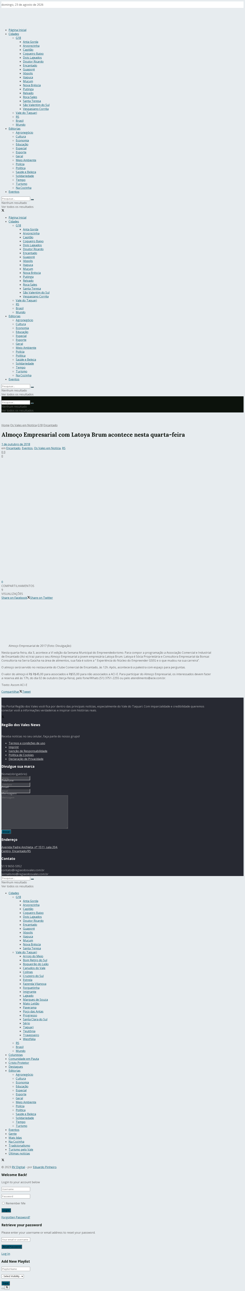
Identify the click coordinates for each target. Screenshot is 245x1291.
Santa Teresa (32, 101)
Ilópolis (28, 73)
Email (5, 787)
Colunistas (16, 1055)
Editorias (14, 129)
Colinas (28, 972)
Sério (26, 1023)
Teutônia (29, 1031)
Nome (14, 774)
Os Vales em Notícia (23, 425)
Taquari (28, 1027)
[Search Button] (32, 199)
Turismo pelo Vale (21, 1149)
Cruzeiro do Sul (33, 976)
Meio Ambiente (26, 160)
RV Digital (18, 1167)
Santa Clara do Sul (35, 1019)
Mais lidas (15, 1138)
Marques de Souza (35, 1000)
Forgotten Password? (15, 1217)
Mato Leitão (31, 1004)
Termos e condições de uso (27, 743)
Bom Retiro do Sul (35, 960)
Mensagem (9, 793)
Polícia (20, 164)
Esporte (21, 152)
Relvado (28, 93)
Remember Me (15, 1203)
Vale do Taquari (26, 113)
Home (5, 425)
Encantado (30, 65)
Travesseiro (31, 1035)
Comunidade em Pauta (24, 1059)
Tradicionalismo (19, 1146)
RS (17, 117)
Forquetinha (31, 988)
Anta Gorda (30, 42)
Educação (22, 144)
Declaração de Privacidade (26, 759)
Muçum (28, 81)
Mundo (20, 125)
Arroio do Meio (33, 956)
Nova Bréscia (32, 85)
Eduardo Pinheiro (44, 1167)
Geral (19, 156)
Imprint (14, 747)
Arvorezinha (31, 46)
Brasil (19, 121)
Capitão (28, 50)
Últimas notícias (19, 1153)
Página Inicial (17, 30)
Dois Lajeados (32, 58)
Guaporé (29, 69)
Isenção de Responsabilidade (28, 751)
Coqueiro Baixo (33, 54)
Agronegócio (24, 132)
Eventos (14, 192)
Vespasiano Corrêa (36, 109)
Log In (5, 1254)
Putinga (28, 89)
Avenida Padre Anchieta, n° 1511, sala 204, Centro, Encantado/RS (29, 849)
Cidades (14, 34)
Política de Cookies (21, 755)
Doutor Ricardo (33, 61)
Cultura (21, 136)
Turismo (21, 184)
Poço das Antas (33, 1011)
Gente (13, 1134)
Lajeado (28, 996)
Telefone (7, 780)
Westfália (29, 1039)
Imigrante (29, 992)
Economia (22, 140)
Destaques (16, 1067)
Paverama (29, 1007)
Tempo (20, 180)
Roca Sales (30, 97)
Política (20, 168)
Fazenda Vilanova (34, 984)
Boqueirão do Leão (36, 964)
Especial (21, 148)
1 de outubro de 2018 (15, 444)
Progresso (30, 1015)
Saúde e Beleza (26, 172)
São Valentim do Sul (36, 105)
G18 (18, 38)
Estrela (27, 980)
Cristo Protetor (19, 1063)
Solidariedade (25, 176)
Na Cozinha (23, 188)
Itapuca (28, 77)
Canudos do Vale (34, 968)
